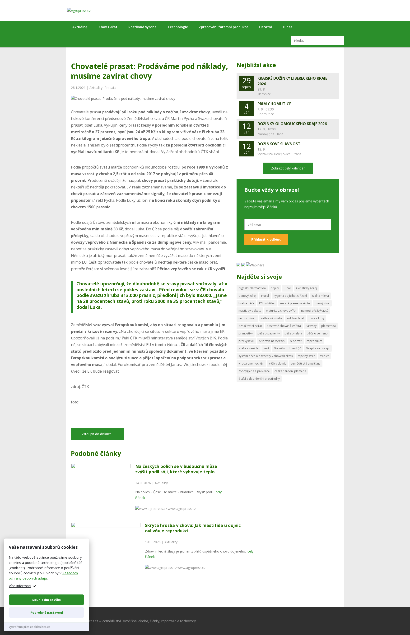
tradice (324, 356)
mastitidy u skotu (249, 311)
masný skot (322, 303)
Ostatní (265, 27)
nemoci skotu (247, 318)
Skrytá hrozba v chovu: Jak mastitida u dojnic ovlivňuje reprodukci (193, 528)
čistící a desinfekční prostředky (259, 379)
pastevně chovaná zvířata (284, 326)
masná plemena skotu (295, 303)
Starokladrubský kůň (287, 348)
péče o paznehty (268, 333)
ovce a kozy (316, 318)
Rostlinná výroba (142, 27)
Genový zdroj (247, 296)
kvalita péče (246, 303)
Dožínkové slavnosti (279, 143)
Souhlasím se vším (46, 600)
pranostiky (245, 333)
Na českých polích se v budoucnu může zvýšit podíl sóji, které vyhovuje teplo (176, 469)
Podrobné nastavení (46, 612)
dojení (274, 288)
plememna (328, 326)
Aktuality (95, 87)
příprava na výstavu (272, 341)
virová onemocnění (251, 363)
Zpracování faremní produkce (223, 27)
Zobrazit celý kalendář (288, 168)
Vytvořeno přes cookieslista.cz (29, 627)
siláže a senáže (248, 348)
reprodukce (314, 341)
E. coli (287, 288)
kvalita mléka (320, 296)
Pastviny (311, 326)
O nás (287, 27)
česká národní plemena (290, 371)
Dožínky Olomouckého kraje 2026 (292, 123)
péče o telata (293, 333)
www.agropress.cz (182, 508)
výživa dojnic (277, 363)
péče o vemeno (317, 333)
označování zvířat (250, 326)
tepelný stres (306, 356)
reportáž (296, 341)
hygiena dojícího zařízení (290, 296)
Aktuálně (79, 27)
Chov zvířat (108, 27)
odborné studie (271, 318)
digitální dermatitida (252, 288)
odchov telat (295, 318)
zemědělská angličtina (306, 363)
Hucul (265, 296)
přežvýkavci (246, 341)
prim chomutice (274, 103)
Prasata (110, 87)
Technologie (178, 27)
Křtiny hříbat (267, 303)
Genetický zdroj (306, 288)
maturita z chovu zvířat (281, 311)
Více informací (20, 585)
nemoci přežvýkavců (314, 311)
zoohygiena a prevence (254, 371)
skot (266, 348)
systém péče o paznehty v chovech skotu (265, 356)
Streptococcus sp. (318, 348)
